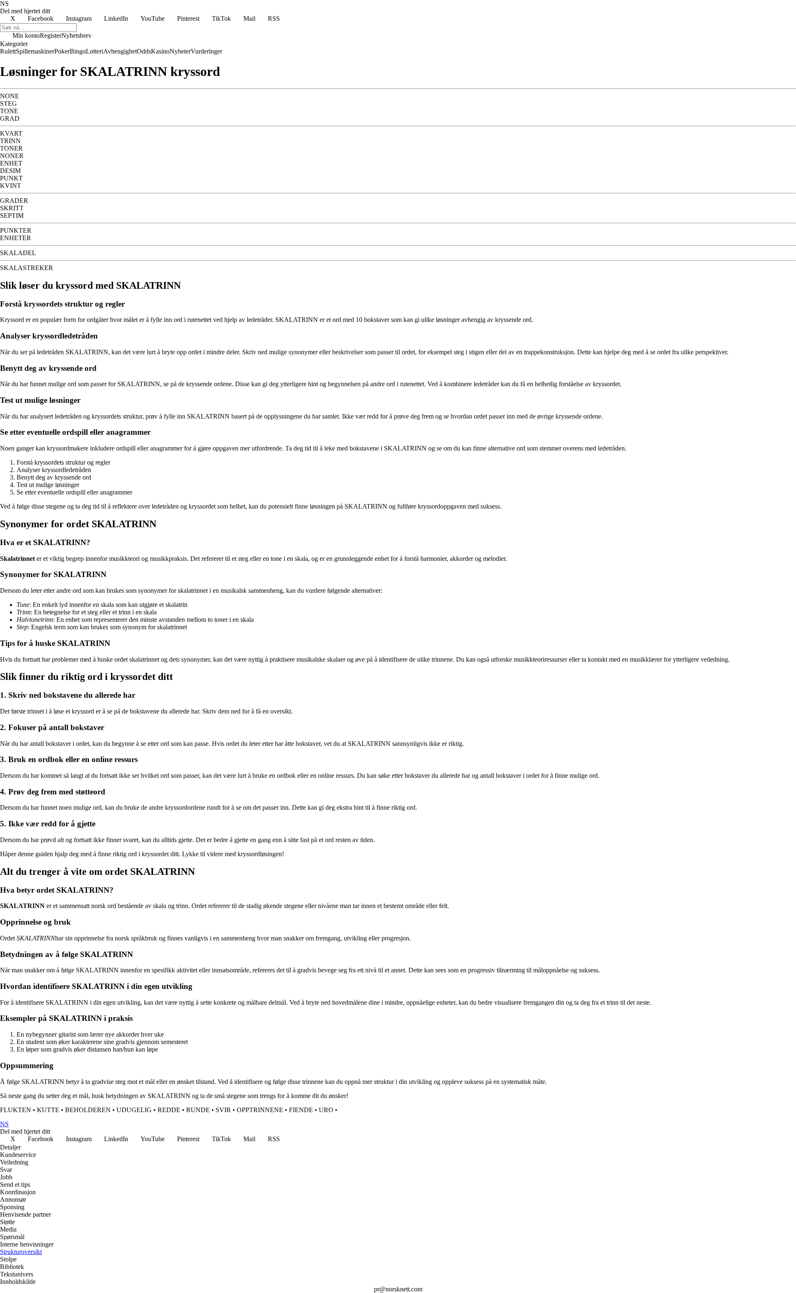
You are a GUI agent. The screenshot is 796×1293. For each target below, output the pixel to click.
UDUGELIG (134, 1109)
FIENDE (301, 1109)
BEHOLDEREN (88, 1109)
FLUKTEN (15, 1109)
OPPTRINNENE (260, 1109)
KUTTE (48, 1109)
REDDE (169, 1109)
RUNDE (198, 1109)
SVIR (223, 1109)
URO (326, 1109)
